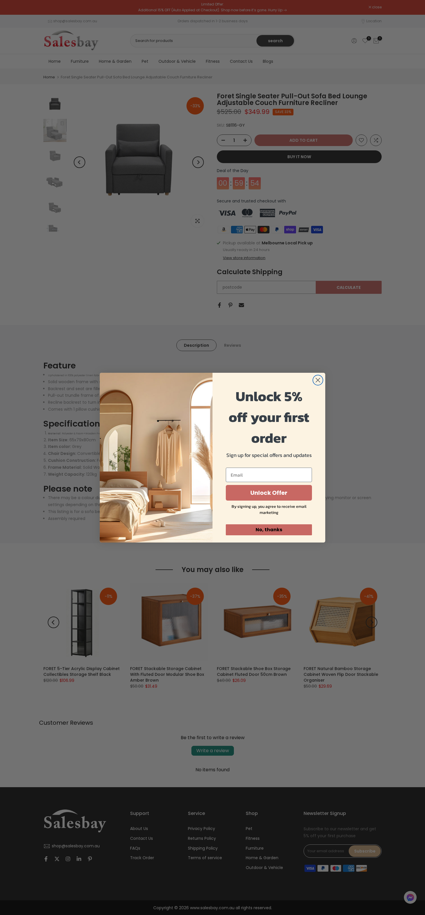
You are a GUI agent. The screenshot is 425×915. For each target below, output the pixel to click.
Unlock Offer (268, 493)
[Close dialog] (318, 380)
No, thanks (269, 529)
